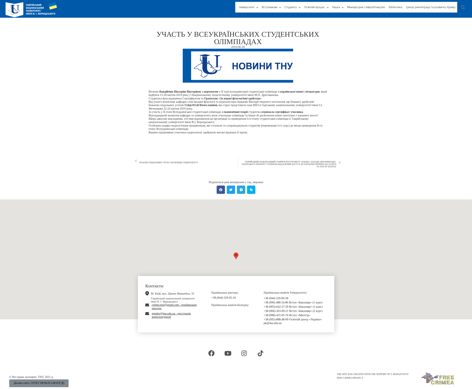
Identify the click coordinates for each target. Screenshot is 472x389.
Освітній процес (314, 7)
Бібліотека (395, 7)
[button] (236, 256)
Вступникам (269, 7)
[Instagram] (244, 353)
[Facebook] (211, 353)
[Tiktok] (260, 353)
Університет (247, 7)
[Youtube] (228, 353)
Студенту (290, 7)
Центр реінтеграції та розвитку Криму (430, 7)
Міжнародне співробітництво (366, 7)
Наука (336, 7)
